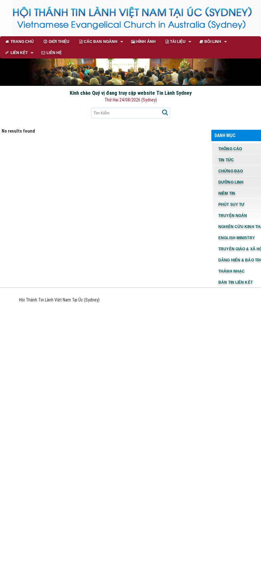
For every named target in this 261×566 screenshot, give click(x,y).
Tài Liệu (173, 42)
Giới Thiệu (59, 41)
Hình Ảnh (146, 41)
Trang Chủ (22, 41)
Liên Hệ (54, 53)
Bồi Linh (207, 42)
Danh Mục (225, 135)
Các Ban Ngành (95, 42)
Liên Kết (14, 53)
